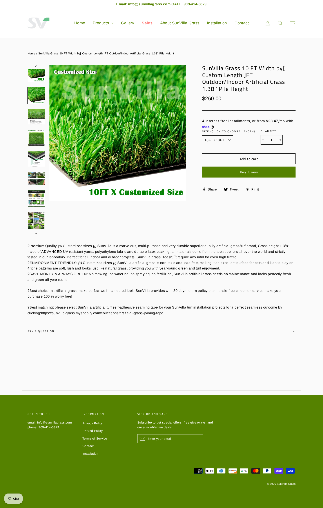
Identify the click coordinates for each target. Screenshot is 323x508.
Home (79, 23)
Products (101, 23)
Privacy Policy (92, 423)
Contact (241, 23)
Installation (217, 23)
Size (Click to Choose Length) (228, 131)
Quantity (268, 131)
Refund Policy (92, 431)
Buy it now (249, 172)
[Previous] (36, 67)
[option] (117, 133)
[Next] (36, 232)
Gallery (127, 23)
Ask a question (40, 331)
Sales (147, 23)
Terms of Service (94, 438)
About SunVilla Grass (180, 23)
